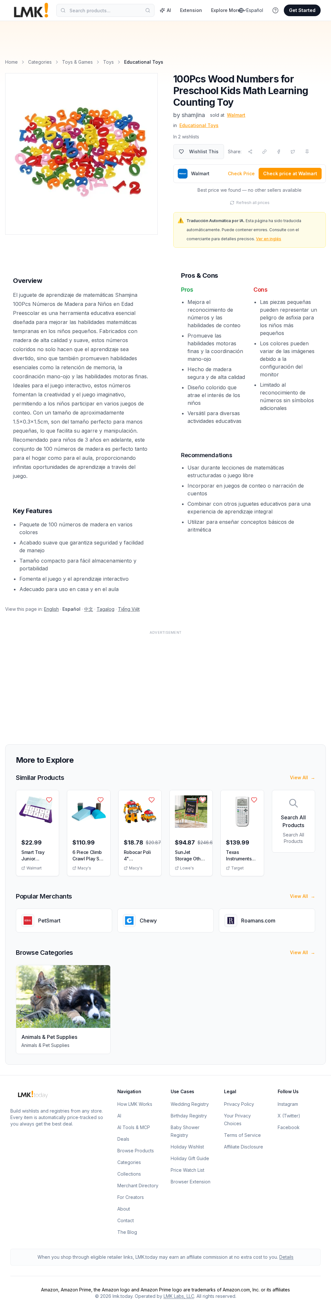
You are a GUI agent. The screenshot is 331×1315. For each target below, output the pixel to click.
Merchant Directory (137, 1185)
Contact (125, 1220)
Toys (108, 62)
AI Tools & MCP (133, 1127)
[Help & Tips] (275, 10)
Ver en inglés (268, 238)
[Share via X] (293, 152)
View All (302, 777)
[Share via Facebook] (278, 152)
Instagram (288, 1104)
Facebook (289, 1127)
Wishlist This (204, 151)
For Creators (130, 1197)
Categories (40, 62)
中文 (88, 609)
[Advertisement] (165, 683)
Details (286, 1257)
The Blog (127, 1232)
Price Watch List (187, 1170)
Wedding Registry (190, 1104)
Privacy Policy (239, 1104)
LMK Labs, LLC (179, 1296)
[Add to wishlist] (49, 800)
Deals (123, 1139)
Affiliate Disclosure (243, 1146)
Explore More (225, 10)
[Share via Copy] (264, 152)
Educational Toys (199, 125)
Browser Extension (190, 1181)
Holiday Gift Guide (190, 1158)
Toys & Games (77, 62)
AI (169, 10)
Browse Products (135, 1150)
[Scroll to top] (316, 1303)
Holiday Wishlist (187, 1146)
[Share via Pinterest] (307, 152)
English (51, 609)
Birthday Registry (189, 1115)
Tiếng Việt (129, 609)
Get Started (302, 10)
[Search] (147, 10)
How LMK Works (134, 1104)
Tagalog (105, 609)
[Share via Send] (250, 152)
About (123, 1209)
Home (11, 62)
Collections (129, 1174)
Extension (191, 10)
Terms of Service (242, 1135)
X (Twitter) (289, 1115)
